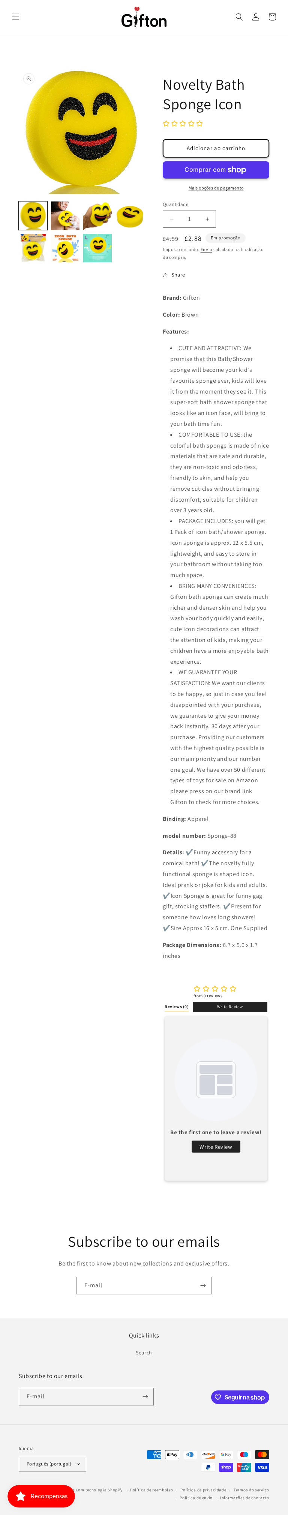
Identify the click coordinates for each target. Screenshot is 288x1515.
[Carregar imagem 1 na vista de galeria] (33, 215)
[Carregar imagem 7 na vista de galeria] (97, 248)
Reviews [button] (177, 1006)
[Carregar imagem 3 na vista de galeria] (97, 215)
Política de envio (196, 1497)
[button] (16, 17)
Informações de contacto (244, 1497)
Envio (207, 249)
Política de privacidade (203, 1489)
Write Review (230, 1006)
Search (144, 1352)
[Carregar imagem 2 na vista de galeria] (65, 215)
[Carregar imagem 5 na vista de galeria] (33, 248)
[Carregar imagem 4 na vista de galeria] (130, 215)
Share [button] (178, 274)
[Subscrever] (203, 1285)
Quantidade (175, 204)
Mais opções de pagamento (216, 188)
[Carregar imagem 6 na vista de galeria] (65, 248)
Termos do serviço (251, 1489)
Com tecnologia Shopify (99, 1489)
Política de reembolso (151, 1489)
